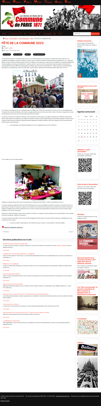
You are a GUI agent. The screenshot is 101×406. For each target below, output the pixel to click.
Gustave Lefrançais (62, 245)
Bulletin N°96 (27, 54)
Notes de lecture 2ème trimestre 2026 (13, 284)
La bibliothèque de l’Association (11, 320)
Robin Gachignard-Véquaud (39, 54)
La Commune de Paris (15, 34)
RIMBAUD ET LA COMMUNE (11, 264)
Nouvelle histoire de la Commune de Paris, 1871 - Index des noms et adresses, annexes (26, 312)
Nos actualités (47, 34)
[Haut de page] (98, 403)
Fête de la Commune (18, 54)
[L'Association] (39, 34)
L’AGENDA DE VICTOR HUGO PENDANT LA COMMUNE (18, 253)
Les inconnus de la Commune (11, 304)
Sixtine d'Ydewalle (6, 54)
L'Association (33, 34)
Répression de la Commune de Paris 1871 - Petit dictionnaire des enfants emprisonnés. (26, 294)
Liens (60, 34)
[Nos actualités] (54, 34)
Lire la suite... (6, 250)
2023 (11, 48)
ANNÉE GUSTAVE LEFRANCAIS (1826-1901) (15, 243)
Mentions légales (5, 401)
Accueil (4, 34)
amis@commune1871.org (63, 396)
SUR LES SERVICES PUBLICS (11, 274)
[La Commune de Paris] (24, 34)
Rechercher (96, 33)
